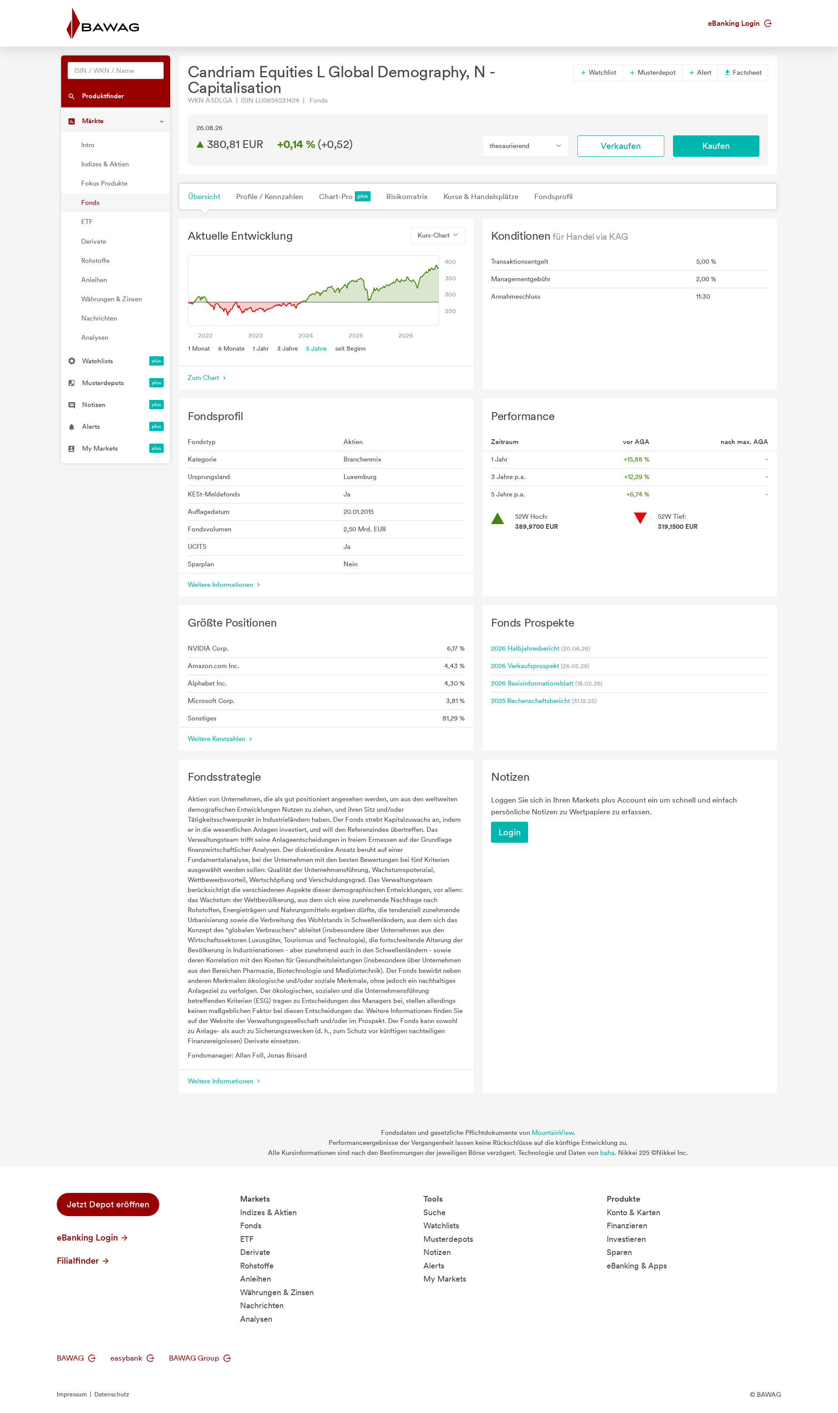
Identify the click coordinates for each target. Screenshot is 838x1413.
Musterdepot (656, 72)
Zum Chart (204, 378)
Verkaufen (621, 146)
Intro (88, 145)
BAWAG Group (195, 1358)
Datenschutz (111, 1394)
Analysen (94, 337)
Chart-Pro (336, 196)
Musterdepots (448, 1239)
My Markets (444, 1278)
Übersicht (204, 196)
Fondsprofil (553, 196)
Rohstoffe (95, 261)
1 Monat (199, 348)
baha (607, 1153)
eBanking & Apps (637, 1265)
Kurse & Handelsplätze (481, 196)
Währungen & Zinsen (111, 299)
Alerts (433, 1265)
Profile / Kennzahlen (269, 196)
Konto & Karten (633, 1212)
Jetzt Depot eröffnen (108, 1204)
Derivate (93, 241)
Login (509, 832)
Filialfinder (79, 1260)
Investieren (626, 1239)
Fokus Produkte (104, 183)
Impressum (72, 1394)
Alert (703, 72)
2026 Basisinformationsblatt (532, 683)
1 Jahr (261, 348)
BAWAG (71, 1358)
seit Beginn (350, 348)
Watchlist (601, 72)
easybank (127, 1358)
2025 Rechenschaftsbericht (530, 701)
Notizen (437, 1252)
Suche (434, 1212)
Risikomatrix (407, 196)
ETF (87, 222)
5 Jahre (316, 348)
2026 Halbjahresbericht (525, 648)
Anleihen (94, 280)
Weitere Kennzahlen (217, 739)
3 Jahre (287, 348)
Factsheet (746, 72)
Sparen (619, 1252)
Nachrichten (99, 318)
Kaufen (716, 146)
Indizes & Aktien (105, 164)
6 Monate (231, 348)
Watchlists (441, 1225)
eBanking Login (735, 23)
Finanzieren (627, 1225)
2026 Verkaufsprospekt (525, 666)
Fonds (90, 203)
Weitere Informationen (221, 585)
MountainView (553, 1133)
